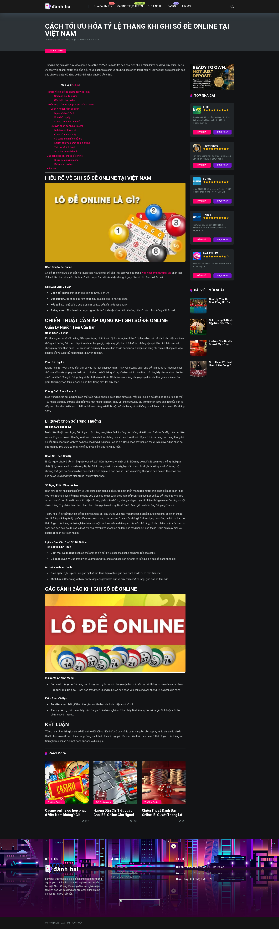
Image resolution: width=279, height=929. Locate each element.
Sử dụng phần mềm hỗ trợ (68, 138)
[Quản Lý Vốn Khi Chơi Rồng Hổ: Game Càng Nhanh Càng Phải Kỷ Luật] (198, 312)
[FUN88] (197, 184)
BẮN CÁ (172, 6)
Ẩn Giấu (75, 85)
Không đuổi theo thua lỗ (67, 121)
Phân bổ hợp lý (62, 117)
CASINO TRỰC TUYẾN (130, 6)
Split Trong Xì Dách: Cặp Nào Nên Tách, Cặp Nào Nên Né (221, 323)
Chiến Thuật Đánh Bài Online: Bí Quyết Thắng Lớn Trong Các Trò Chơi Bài (163, 814)
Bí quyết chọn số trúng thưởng (67, 125)
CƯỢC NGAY (222, 132)
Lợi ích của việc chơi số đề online (72, 142)
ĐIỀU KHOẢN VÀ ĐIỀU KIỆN (126, 877)
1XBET (207, 214)
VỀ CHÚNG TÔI (119, 867)
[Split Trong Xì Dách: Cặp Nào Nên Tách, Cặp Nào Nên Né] (198, 333)
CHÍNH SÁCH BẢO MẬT (124, 872)
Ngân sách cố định (64, 113)
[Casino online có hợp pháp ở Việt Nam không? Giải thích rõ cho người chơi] (67, 782)
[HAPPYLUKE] (197, 259)
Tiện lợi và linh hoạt (64, 147)
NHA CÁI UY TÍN (103, 6)
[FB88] (197, 112)
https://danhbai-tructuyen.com (204, 873)
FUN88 (207, 178)
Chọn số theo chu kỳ (65, 134)
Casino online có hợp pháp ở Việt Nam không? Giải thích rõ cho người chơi (66, 814)
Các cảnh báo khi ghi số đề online (65, 155)
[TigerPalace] (197, 151)
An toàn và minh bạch (66, 151)
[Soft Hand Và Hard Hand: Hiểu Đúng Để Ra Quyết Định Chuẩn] (198, 375)
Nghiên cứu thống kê (65, 130)
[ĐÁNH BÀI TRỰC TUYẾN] (58, 5)
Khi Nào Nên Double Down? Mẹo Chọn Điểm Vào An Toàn (220, 344)
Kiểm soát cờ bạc (63, 164)
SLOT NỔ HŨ (155, 6)
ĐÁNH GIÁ (201, 132)
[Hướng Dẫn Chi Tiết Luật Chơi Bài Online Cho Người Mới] (115, 782)
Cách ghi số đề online (65, 96)
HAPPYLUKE (210, 253)
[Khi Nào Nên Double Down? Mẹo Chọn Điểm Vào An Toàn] (198, 354)
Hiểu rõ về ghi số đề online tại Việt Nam (68, 91)
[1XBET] (197, 220)
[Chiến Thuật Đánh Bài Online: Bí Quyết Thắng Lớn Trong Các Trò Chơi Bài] (164, 782)
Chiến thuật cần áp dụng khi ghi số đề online (70, 104)
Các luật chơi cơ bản (65, 100)
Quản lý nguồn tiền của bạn (65, 108)
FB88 (206, 107)
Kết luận (51, 168)
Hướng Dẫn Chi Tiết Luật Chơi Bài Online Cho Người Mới (113, 814)
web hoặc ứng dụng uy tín (156, 272)
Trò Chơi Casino (55, 51)
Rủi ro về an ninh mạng (66, 160)
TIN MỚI (186, 6)
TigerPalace (210, 145)
